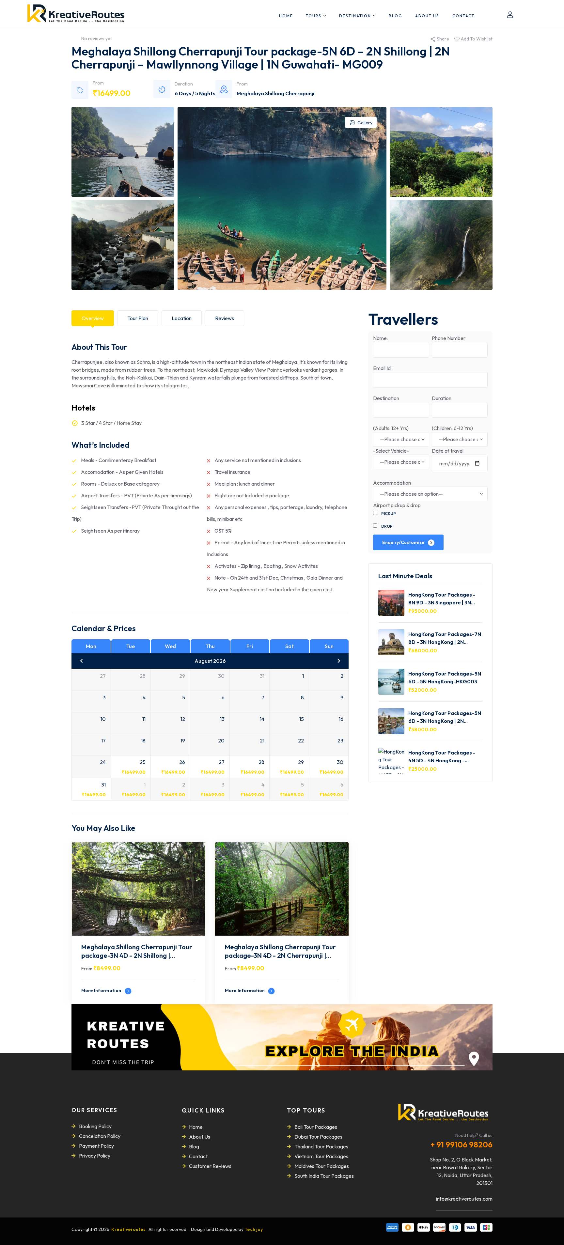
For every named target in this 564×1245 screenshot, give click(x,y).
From (86, 968)
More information (101, 990)
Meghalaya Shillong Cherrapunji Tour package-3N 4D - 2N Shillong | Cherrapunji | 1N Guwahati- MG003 (136, 952)
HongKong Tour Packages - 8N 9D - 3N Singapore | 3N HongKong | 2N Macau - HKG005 (442, 598)
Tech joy (253, 1229)
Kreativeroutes (129, 1229)
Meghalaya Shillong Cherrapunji (275, 93)
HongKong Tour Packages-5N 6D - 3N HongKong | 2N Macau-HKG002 (444, 717)
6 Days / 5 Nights (195, 93)
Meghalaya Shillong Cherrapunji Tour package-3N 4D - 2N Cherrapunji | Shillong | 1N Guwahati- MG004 (280, 952)
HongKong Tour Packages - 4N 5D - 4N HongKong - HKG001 (442, 756)
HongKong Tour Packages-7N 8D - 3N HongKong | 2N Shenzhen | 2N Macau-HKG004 (444, 638)
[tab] (92, 318)
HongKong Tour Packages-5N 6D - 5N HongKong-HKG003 (444, 677)
